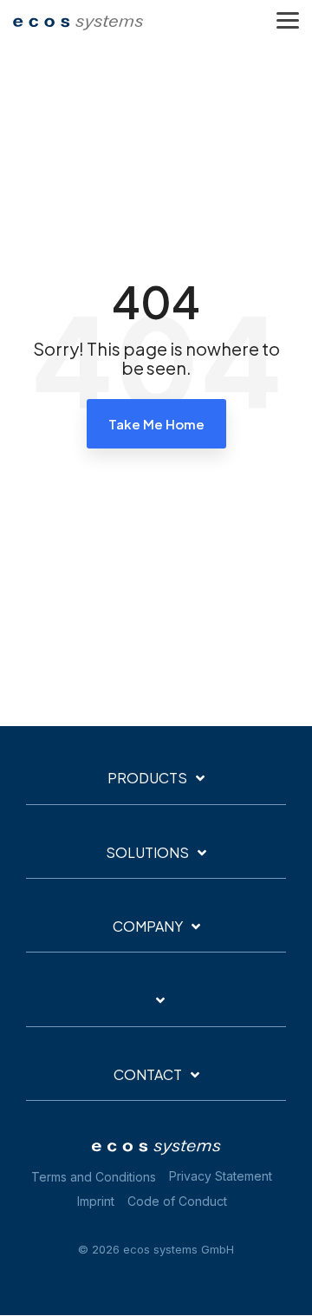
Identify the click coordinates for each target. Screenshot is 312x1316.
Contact (148, 1075)
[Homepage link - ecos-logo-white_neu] (156, 1149)
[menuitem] (225, 1177)
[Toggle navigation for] (156, 1008)
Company (148, 926)
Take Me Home (156, 424)
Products (147, 778)
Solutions (147, 852)
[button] (287, 19)
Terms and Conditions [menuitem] (93, 1176)
